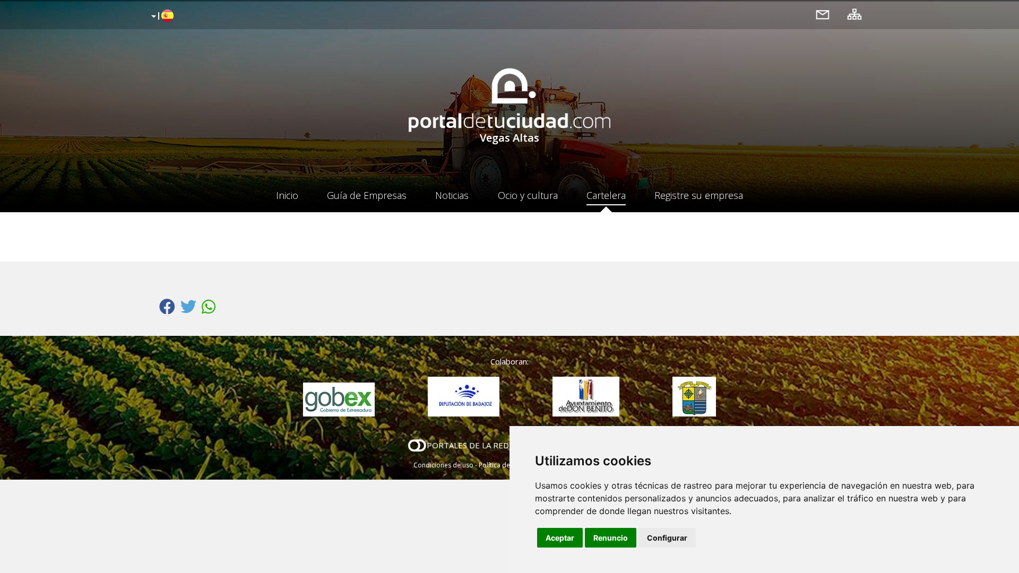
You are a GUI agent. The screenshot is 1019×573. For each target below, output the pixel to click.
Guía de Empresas (367, 195)
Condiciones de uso (443, 465)
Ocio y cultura (528, 195)
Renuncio (610, 537)
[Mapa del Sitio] (854, 14)
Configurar (667, 537)
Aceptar (560, 537)
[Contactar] (823, 14)
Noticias (452, 195)
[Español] (161, 16)
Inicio (287, 195)
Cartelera (606, 195)
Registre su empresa (698, 195)
